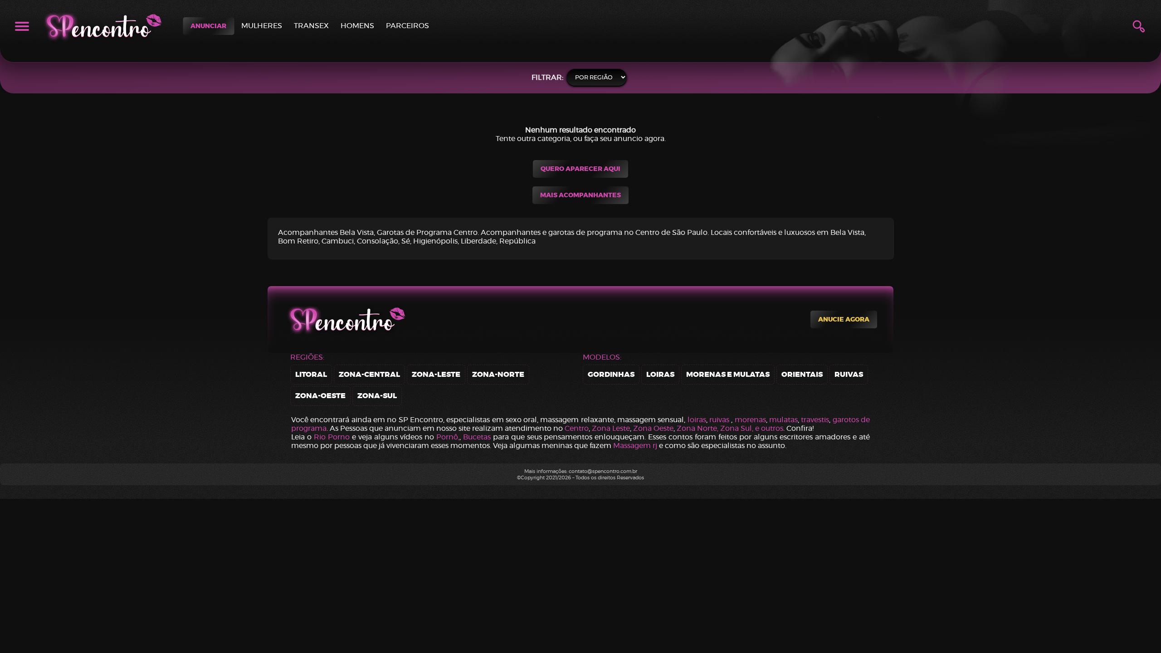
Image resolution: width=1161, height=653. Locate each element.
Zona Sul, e (740, 428)
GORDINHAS (611, 374)
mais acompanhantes (580, 195)
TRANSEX (311, 25)
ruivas (719, 419)
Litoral (311, 374)
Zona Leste (611, 428)
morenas (750, 419)
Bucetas (477, 437)
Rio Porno (332, 437)
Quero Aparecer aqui (580, 169)
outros (772, 428)
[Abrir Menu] (22, 26)
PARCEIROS (407, 25)
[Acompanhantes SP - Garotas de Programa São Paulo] (101, 26)
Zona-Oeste (320, 396)
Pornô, (447, 437)
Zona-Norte (498, 374)
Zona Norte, (698, 428)
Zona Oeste (653, 428)
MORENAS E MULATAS (728, 374)
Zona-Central (369, 374)
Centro (577, 428)
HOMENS (357, 25)
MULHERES (261, 25)
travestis (815, 419)
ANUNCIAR (208, 26)
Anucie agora (843, 319)
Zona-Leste (436, 374)
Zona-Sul (377, 396)
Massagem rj (635, 445)
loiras (697, 419)
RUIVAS (848, 374)
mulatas (783, 419)
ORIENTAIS (802, 374)
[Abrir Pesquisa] (1139, 26)
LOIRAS (660, 374)
